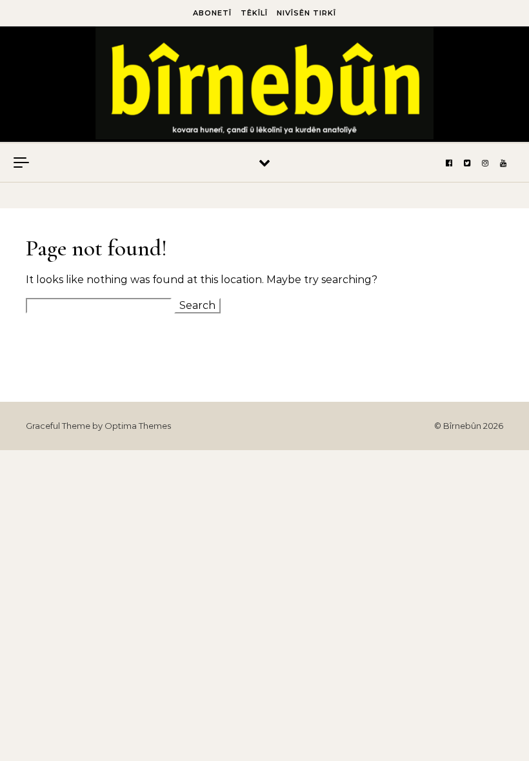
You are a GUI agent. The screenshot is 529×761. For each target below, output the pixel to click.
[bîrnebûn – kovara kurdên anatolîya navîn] (264, 86)
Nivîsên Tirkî (306, 12)
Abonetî (212, 12)
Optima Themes (138, 425)
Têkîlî (254, 12)
